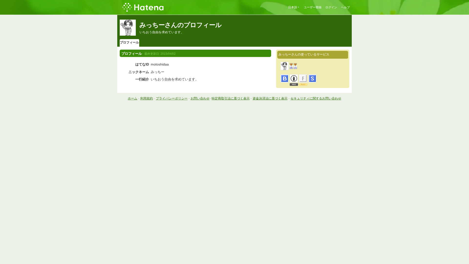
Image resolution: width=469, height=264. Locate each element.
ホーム (132, 98)
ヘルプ (345, 7)
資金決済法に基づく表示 (270, 98)
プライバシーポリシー (172, 98)
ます (191, 79)
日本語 (292, 7)
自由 (167, 79)
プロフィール (129, 42)
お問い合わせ (200, 98)
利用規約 (146, 98)
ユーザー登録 (312, 7)
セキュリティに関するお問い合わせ (315, 98)
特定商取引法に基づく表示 (231, 98)
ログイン (331, 7)
